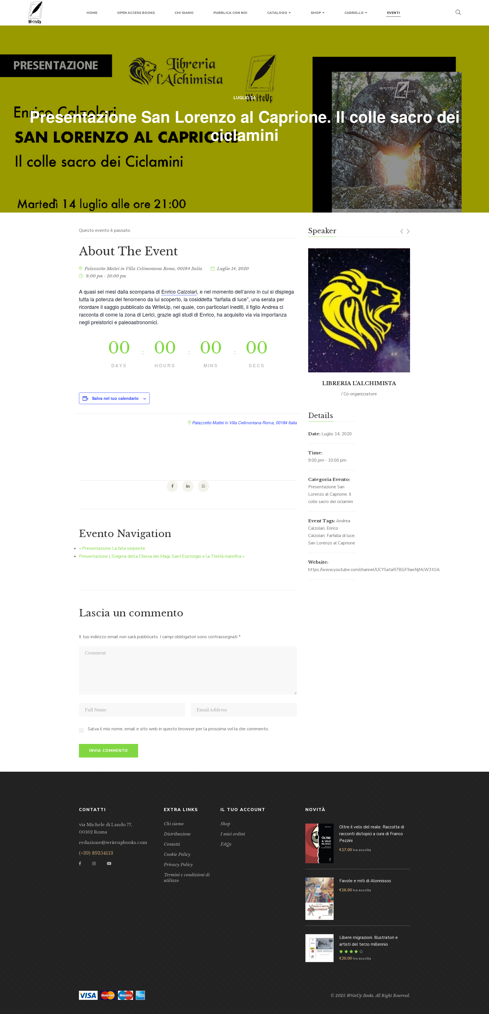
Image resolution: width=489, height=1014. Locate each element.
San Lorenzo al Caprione (331, 543)
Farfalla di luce (341, 535)
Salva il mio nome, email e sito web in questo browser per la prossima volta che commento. (178, 729)
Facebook (80, 863)
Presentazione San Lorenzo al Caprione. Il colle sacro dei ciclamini (330, 494)
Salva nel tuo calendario (115, 398)
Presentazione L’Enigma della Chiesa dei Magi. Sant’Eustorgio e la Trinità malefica (161, 556)
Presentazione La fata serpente (112, 548)
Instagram (94, 863)
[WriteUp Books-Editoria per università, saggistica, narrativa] (35, 13)
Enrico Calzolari (179, 291)
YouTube (109, 863)
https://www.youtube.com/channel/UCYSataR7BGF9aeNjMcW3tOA (374, 569)
